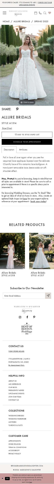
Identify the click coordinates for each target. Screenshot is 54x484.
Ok (7, 478)
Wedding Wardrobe (17, 419)
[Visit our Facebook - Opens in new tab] (27, 317)
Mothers (12, 422)
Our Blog (13, 387)
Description (9, 149)
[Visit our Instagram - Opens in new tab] (20, 317)
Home (6, 21)
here (25, 198)
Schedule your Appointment (27, 142)
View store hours (16, 351)
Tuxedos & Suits (15, 425)
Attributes (23, 149)
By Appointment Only (16, 365)
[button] (4, 13)
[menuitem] (4, 13)
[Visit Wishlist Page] (49, 13)
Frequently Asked (16, 390)
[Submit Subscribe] (48, 296)
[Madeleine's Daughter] (27, 309)
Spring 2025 (41, 21)
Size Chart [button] (7, 128)
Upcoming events (16, 393)
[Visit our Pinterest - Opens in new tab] (34, 317)
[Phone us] (40, 13)
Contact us (14, 400)
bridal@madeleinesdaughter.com (27, 466)
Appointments (15, 441)
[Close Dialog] (2, 478)
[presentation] (12, 251)
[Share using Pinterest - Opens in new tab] (17, 109)
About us (13, 381)
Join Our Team (15, 397)
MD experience (15, 384)
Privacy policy (15, 454)
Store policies (15, 444)
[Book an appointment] (35, 13)
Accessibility (14, 450)
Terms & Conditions (17, 447)
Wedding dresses (16, 416)
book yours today (38, 201)
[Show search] (45, 13)
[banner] (18, 13)
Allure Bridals (22, 21)
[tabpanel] (27, 65)
